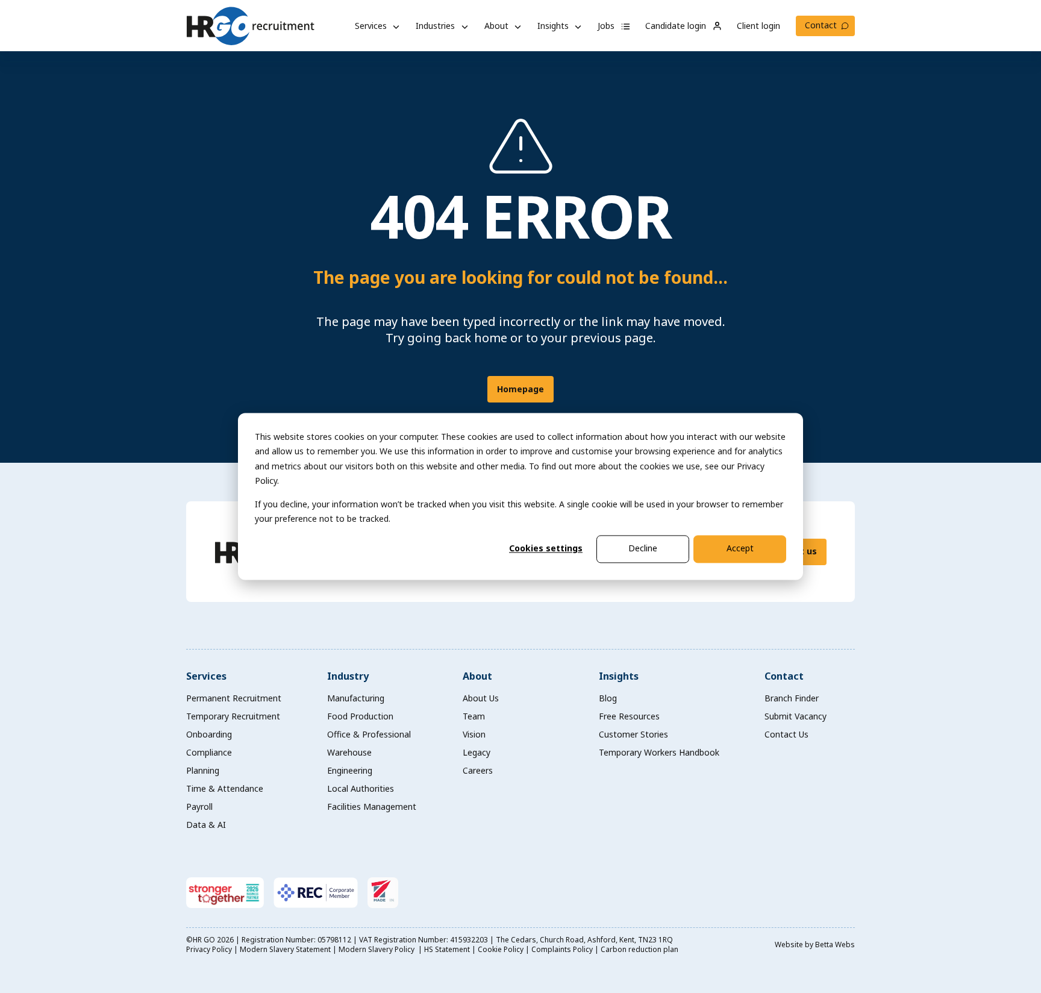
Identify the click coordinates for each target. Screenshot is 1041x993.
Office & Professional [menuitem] (369, 734)
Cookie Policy (501, 949)
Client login (758, 25)
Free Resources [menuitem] (629, 716)
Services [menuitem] (206, 676)
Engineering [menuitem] (349, 770)
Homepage (520, 389)
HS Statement (447, 949)
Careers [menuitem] (478, 770)
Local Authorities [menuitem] (360, 788)
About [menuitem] (477, 676)
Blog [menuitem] (608, 698)
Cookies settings (546, 548)
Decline (642, 548)
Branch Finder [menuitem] (791, 698)
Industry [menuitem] (348, 676)
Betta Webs (835, 944)
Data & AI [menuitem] (206, 824)
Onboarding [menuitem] (209, 734)
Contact (821, 25)
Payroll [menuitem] (199, 806)
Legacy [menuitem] (476, 752)
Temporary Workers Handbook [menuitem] (659, 752)
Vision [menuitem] (474, 734)
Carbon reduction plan (639, 949)
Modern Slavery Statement (285, 949)
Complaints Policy (562, 949)
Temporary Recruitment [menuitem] (233, 716)
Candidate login (676, 25)
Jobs (607, 25)
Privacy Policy (209, 949)
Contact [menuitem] (784, 676)
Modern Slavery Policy (377, 949)
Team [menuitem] (474, 716)
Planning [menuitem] (202, 770)
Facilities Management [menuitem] (371, 806)
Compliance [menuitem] (209, 752)
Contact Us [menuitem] (786, 734)
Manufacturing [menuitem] (355, 698)
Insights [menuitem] (619, 676)
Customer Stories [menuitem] (633, 734)
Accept (740, 548)
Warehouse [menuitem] (349, 752)
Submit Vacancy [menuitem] (795, 716)
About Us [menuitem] (481, 698)
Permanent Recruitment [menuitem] (233, 698)
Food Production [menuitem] (360, 716)
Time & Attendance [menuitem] (224, 788)
